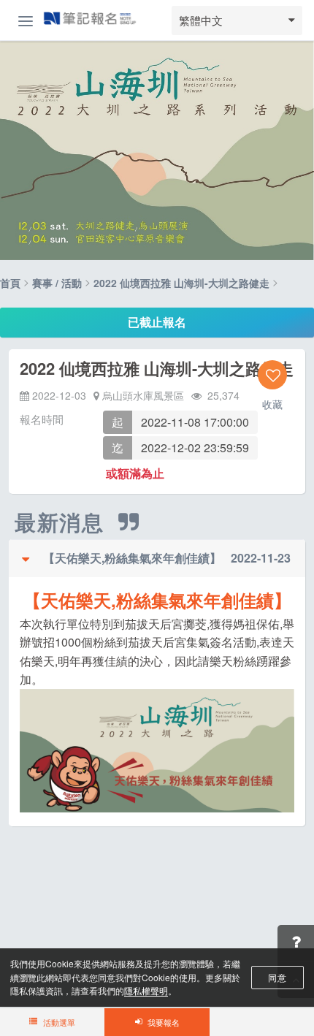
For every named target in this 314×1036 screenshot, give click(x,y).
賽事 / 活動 (57, 282)
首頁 (10, 282)
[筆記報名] (89, 19)
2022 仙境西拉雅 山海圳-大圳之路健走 (181, 282)
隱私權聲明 (146, 990)
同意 (277, 977)
